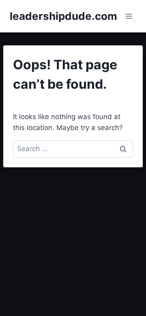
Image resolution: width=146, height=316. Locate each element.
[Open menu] (128, 16)
